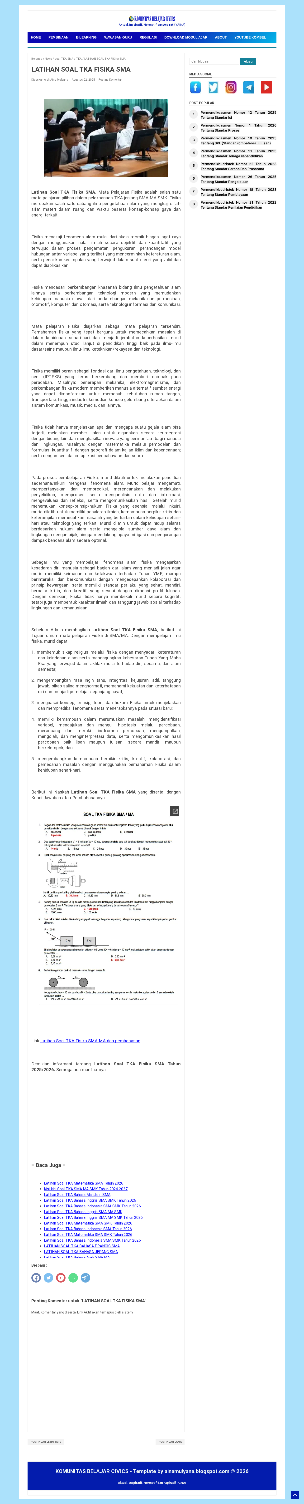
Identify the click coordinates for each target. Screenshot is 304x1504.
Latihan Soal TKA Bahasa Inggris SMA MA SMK (83, 1212)
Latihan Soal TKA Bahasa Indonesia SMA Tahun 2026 (88, 1229)
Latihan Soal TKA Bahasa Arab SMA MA (77, 1257)
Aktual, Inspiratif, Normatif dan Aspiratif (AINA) (152, 1483)
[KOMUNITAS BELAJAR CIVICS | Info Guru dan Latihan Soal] (152, 19)
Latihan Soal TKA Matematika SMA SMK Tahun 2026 (88, 1223)
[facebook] (36, 1278)
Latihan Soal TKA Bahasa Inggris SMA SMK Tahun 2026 (90, 1200)
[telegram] (85, 1278)
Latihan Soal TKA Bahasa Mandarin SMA (77, 1194)
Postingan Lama (170, 1441)
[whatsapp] (73, 1278)
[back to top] (295, 1495)
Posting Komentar (110, 79)
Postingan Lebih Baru (45, 1441)
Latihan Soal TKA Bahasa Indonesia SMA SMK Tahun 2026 (92, 1206)
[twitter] (48, 1278)
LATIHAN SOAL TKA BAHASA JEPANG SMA (81, 1251)
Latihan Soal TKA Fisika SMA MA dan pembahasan (90, 1040)
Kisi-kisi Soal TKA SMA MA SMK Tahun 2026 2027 (86, 1189)
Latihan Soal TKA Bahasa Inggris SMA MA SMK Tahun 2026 (93, 1217)
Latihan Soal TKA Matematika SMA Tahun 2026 (83, 1183)
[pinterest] (61, 1278)
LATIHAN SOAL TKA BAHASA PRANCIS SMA (82, 1246)
